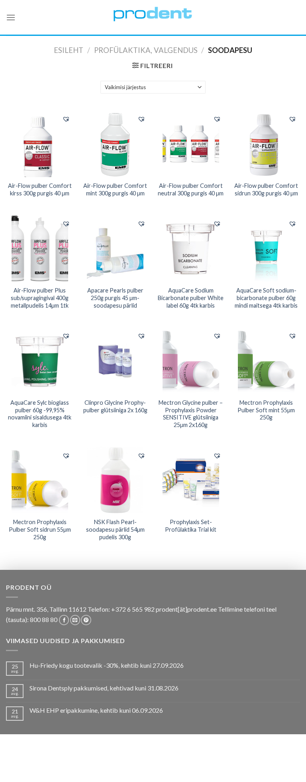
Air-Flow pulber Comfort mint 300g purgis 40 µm (115, 189)
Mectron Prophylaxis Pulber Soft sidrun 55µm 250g (40, 529)
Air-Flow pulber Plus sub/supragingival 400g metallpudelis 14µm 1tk (40, 297)
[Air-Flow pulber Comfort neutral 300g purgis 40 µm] (191, 143)
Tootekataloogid (177, 762)
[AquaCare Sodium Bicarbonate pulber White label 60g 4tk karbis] (191, 248)
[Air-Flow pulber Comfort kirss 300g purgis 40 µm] (40, 143)
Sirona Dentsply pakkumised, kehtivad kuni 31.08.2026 (103, 688)
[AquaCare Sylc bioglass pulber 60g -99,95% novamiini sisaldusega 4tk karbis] (40, 360)
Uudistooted (279, 762)
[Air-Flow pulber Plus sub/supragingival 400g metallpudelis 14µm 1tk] (40, 248)
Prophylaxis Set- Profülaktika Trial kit (190, 526)
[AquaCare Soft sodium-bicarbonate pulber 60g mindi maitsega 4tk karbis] (266, 248)
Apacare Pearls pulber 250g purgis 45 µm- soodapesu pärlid (115, 297)
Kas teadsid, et (89, 762)
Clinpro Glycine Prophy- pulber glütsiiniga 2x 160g (115, 406)
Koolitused (131, 762)
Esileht (68, 50)
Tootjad (218, 762)
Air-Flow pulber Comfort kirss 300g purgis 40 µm (40, 189)
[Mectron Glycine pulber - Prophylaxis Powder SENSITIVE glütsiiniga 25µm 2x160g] (191, 360)
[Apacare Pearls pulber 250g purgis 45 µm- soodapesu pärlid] (115, 248)
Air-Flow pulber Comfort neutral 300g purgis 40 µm (191, 189)
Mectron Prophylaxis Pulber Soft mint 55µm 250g (266, 410)
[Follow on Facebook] (64, 620)
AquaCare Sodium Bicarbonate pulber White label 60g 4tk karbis (191, 297)
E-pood (17, 762)
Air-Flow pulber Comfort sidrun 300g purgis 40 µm (266, 189)
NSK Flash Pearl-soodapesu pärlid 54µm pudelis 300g (115, 529)
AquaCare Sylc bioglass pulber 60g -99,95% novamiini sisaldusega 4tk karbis (39, 413)
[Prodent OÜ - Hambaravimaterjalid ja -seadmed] (153, 13)
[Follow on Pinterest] (86, 620)
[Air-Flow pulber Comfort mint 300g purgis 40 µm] (115, 143)
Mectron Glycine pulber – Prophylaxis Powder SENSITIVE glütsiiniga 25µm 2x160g (191, 413)
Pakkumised (48, 762)
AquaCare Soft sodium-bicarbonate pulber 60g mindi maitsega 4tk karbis (266, 297)
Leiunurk (154, 768)
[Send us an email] (75, 620)
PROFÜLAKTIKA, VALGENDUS (146, 50)
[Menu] (11, 17)
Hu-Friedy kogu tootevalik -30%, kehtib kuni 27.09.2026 (106, 665)
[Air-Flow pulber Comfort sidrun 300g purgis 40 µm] (266, 143)
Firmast (245, 762)
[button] (66, 119)
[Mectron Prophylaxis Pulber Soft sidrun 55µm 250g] (40, 480)
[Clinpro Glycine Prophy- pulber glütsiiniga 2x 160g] (115, 360)
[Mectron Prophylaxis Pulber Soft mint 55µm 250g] (266, 360)
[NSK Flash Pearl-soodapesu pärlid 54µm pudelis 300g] (115, 480)
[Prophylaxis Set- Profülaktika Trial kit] (191, 480)
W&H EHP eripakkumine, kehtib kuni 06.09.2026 (96, 710)
